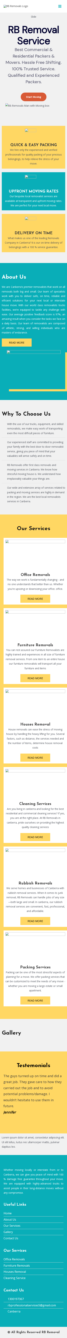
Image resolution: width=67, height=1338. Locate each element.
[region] (33, 63)
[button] (5, 1094)
